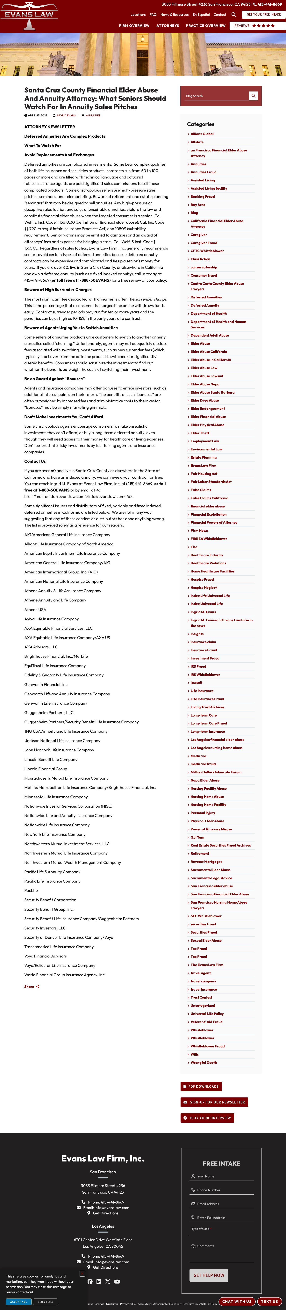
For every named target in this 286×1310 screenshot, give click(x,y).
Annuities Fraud (204, 172)
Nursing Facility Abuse (209, 788)
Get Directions (105, 1213)
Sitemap (99, 1303)
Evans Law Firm (203, 465)
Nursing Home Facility (208, 804)
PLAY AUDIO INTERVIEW (210, 1118)
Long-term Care (204, 715)
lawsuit (196, 682)
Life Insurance (202, 690)
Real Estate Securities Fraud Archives (221, 845)
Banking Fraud (203, 196)
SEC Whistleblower (206, 916)
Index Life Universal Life (210, 595)
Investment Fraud (205, 658)
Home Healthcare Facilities (212, 571)
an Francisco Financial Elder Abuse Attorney (219, 153)
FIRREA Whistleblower (209, 538)
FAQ (153, 14)
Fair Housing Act (204, 473)
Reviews (241, 25)
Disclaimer (112, 1303)
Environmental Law (206, 449)
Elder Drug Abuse (205, 400)
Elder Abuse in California (211, 360)
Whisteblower (202, 1030)
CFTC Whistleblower (207, 251)
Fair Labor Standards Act (211, 481)
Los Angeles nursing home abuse (217, 748)
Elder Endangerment (208, 408)
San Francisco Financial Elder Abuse (220, 894)
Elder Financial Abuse (208, 416)
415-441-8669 (270, 4)
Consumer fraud (204, 275)
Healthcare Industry (207, 555)
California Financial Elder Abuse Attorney (217, 224)
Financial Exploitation (209, 514)
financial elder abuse (208, 506)
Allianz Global (202, 134)
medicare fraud (203, 764)
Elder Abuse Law (204, 368)
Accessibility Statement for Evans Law (160, 1303)
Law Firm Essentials (194, 1303)
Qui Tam (197, 837)
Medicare (198, 756)
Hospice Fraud (202, 579)
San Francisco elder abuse (212, 886)
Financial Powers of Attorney (214, 522)
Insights (197, 634)
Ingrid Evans (66, 115)
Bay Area (198, 204)
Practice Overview (206, 25)
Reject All (46, 1302)
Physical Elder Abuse (207, 821)
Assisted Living (203, 180)
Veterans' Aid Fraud (207, 1022)
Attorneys (167, 25)
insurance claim (203, 642)
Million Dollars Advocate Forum (216, 772)
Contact (220, 14)
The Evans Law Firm (207, 965)
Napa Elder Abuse (205, 780)
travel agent (201, 973)
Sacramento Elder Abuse (211, 870)
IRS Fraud (198, 666)
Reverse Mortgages (206, 861)
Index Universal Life (207, 603)
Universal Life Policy (207, 1013)
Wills (195, 1054)
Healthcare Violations (208, 563)
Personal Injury (203, 813)
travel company (203, 981)
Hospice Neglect (204, 587)
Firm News (199, 530)
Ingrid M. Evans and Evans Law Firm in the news (222, 623)
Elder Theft (200, 433)
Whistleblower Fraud (208, 1046)
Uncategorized (203, 1005)
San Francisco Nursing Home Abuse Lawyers (219, 905)
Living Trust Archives (207, 707)
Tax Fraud (199, 948)
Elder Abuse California (209, 351)
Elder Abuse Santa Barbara (213, 392)
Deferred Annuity (205, 305)
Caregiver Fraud (204, 243)
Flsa (194, 547)
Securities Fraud (204, 932)
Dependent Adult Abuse (210, 335)
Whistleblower (202, 1038)
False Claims (201, 490)
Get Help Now (209, 1275)
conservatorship (204, 267)
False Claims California (209, 498)
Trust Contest (201, 997)
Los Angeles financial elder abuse (217, 739)
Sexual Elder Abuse (206, 940)
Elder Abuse (200, 343)
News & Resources (175, 14)
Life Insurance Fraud (207, 699)
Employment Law (205, 441)
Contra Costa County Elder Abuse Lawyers (217, 286)
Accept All (18, 1302)
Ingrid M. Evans (203, 612)
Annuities (93, 115)
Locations (138, 14)
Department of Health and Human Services (218, 324)
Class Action (200, 259)
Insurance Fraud (204, 650)
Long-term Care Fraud (209, 723)
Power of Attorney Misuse (211, 829)
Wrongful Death (204, 1062)
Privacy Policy (128, 1303)
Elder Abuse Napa (205, 384)
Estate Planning (204, 457)
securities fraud (203, 924)
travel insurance (204, 989)
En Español (201, 14)
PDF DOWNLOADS (204, 1086)
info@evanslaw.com (112, 1207)
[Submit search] (253, 95)
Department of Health (209, 313)
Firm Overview (134, 25)
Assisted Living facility (209, 188)
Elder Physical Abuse (207, 425)
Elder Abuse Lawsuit (207, 376)
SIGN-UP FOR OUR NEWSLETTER (217, 1102)
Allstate (197, 142)
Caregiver (199, 234)
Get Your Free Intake (264, 14)
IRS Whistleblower (205, 674)
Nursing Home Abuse (207, 796)
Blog (194, 212)
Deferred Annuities (206, 297)
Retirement (200, 853)
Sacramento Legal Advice (211, 878)
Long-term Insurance (208, 731)
